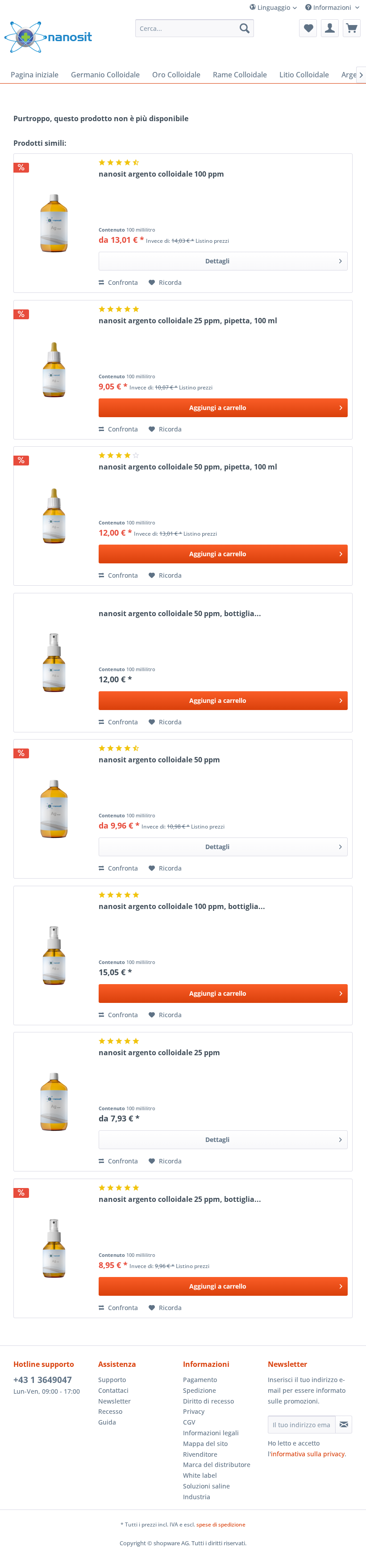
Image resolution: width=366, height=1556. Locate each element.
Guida (107, 1422)
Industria (196, 1497)
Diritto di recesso (208, 1401)
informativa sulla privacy (308, 1454)
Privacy (193, 1411)
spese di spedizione (220, 1524)
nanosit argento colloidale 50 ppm (159, 760)
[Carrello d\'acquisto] (352, 28)
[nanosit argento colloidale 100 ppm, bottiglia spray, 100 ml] (54, 955)
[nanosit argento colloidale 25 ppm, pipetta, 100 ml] (54, 370)
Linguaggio (273, 7)
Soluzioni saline (206, 1486)
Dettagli (217, 261)
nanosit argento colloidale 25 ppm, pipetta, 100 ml (188, 321)
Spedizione (199, 1390)
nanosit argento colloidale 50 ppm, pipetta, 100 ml (188, 467)
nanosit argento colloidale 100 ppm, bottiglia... (182, 906)
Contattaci (113, 1390)
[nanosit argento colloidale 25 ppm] (54, 1102)
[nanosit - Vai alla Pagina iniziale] (48, 37)
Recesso (110, 1411)
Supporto (112, 1379)
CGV (189, 1422)
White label (200, 1475)
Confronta (122, 282)
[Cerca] (244, 28)
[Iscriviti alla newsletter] (343, 1424)
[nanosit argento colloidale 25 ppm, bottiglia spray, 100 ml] (54, 1248)
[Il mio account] (330, 28)
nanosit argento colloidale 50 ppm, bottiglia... (180, 613)
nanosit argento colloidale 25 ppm (159, 1052)
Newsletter (114, 1401)
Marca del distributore (216, 1464)
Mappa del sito (205, 1443)
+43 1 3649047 (42, 1380)
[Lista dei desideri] (308, 28)
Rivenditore (200, 1454)
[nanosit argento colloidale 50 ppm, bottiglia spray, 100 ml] (54, 662)
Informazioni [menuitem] (332, 7)
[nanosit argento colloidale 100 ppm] (54, 223)
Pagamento (200, 1379)
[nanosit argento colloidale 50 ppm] (54, 809)
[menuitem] (291, 7)
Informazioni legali (211, 1433)
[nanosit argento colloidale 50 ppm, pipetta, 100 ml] (54, 516)
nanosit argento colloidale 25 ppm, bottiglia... (180, 1199)
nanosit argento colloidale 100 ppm (161, 174)
